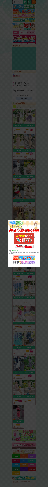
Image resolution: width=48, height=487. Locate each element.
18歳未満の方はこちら (17, 250)
